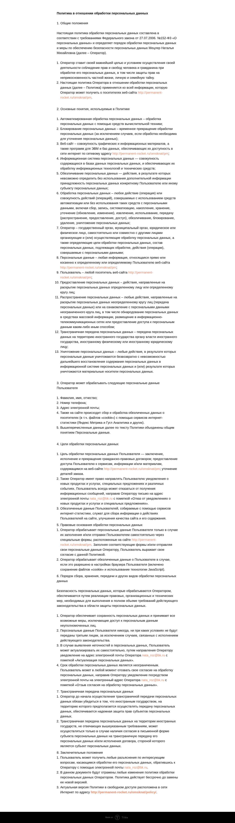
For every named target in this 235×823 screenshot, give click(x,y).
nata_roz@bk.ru (101, 498)
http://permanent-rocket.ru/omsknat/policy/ (123, 792)
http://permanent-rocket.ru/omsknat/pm (140, 153)
